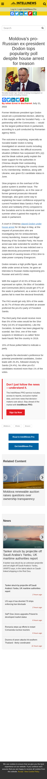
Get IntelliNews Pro (23, 446)
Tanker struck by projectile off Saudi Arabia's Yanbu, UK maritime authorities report (22, 555)
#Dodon (17, 426)
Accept (20, 772)
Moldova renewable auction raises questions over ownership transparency (21, 495)
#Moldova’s (7, 426)
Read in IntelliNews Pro (23, 437)
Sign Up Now (15, 412)
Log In (13, 9)
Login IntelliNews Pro (27, 9)
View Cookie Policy (31, 772)
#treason (27, 426)
